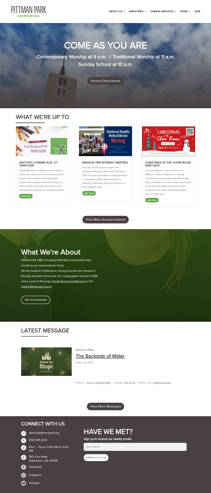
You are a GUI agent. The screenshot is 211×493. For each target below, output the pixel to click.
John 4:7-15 (129, 382)
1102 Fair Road (38, 456)
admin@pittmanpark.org (44, 433)
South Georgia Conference (69, 281)
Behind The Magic (85, 349)
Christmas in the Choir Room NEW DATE (168, 164)
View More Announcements (105, 220)
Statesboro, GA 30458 (43, 460)
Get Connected (36, 300)
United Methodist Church (36, 287)
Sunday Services (162, 11)
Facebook (35, 467)
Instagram (35, 475)
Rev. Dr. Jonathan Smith (99, 382)
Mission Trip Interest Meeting (105, 162)
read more (26, 196)
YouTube (34, 483)
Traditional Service (162, 382)
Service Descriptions (105, 81)
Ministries (136, 11)
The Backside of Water (100, 356)
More (184, 11)
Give (197, 11)
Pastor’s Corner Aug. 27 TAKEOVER (38, 164)
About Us (115, 11)
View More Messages (105, 406)
